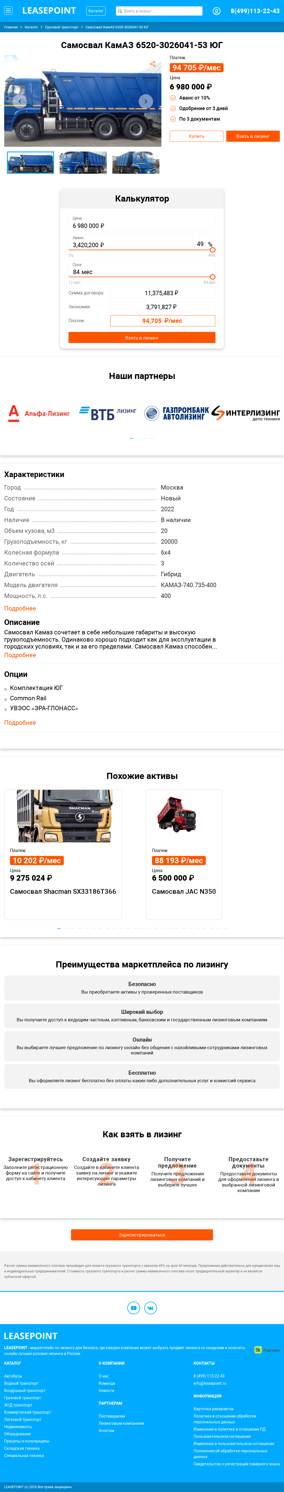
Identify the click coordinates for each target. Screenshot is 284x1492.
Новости (106, 1390)
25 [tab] (225, 928)
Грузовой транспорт (22, 1398)
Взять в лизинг (253, 136)
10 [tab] (121, 928)
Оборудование (17, 1434)
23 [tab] (211, 928)
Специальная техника (24, 1455)
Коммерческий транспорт (27, 1412)
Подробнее (20, 608)
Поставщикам (112, 1416)
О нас (104, 1376)
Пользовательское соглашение (222, 1436)
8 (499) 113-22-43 (209, 1376)
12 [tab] (135, 928)
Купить (196, 136)
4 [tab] (152, 438)
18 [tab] (177, 928)
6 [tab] (94, 928)
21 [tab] (198, 928)
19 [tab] (184, 928)
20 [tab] (191, 928)
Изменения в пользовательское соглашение (234, 1443)
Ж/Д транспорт (18, 1405)
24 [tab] (218, 928)
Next (146, 101)
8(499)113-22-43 (255, 11)
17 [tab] (170, 928)
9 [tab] (114, 928)
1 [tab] (132, 438)
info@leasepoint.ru (210, 1383)
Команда (107, 1383)
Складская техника (22, 1448)
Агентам (106, 1430)
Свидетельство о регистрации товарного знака (237, 1464)
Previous (19, 101)
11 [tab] (128, 928)
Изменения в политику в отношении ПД (230, 1429)
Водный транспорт (21, 1383)
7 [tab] (100, 928)
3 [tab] (145, 438)
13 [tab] (142, 928)
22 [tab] (204, 928)
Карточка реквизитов (214, 1409)
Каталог (95, 11)
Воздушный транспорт (24, 1390)
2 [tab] (138, 438)
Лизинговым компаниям (121, 1423)
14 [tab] (149, 928)
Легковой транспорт (23, 1419)
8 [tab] (107, 928)
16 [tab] (163, 928)
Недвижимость (18, 1426)
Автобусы (13, 1376)
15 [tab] (156, 928)
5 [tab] (87, 928)
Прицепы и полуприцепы (26, 1441)
